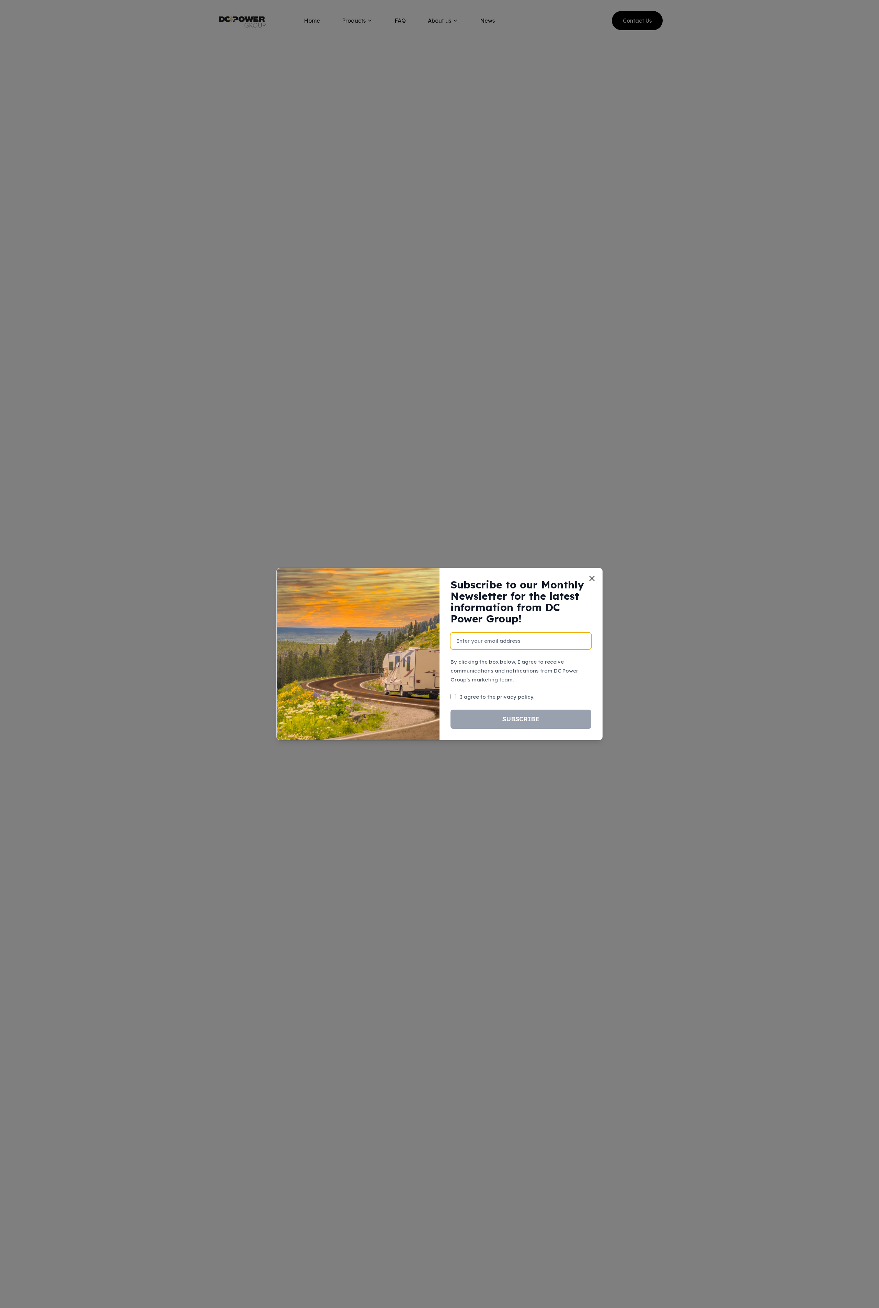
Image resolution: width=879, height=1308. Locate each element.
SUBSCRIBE (520, 719)
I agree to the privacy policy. (497, 696)
